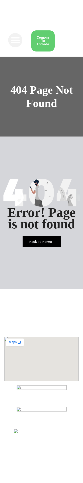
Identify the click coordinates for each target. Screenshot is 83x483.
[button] (15, 40)
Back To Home (41, 242)
